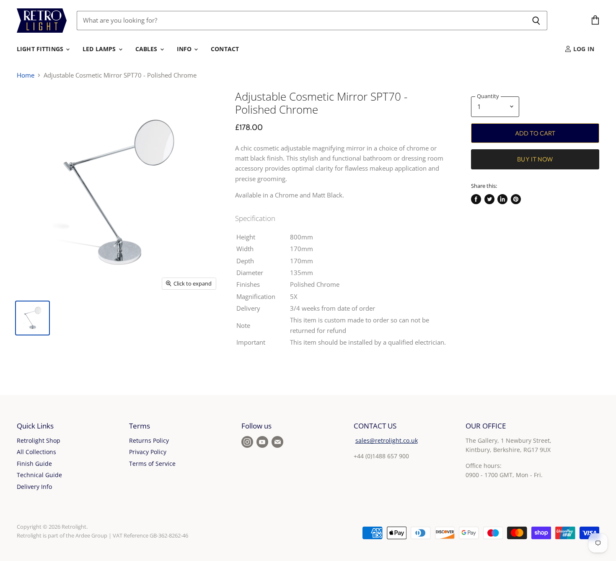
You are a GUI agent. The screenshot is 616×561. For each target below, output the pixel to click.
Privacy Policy (147, 452)
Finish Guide (34, 464)
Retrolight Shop (38, 440)
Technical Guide (39, 475)
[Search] (536, 20)
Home (25, 75)
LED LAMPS (100, 49)
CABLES (147, 49)
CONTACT (225, 49)
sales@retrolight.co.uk (386, 440)
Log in (583, 49)
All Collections (36, 452)
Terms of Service (152, 464)
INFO (185, 49)
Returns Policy (149, 440)
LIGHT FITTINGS (41, 49)
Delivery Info (34, 487)
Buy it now (535, 159)
